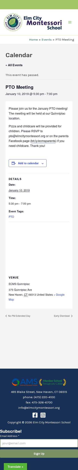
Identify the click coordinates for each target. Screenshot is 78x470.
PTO (11, 217)
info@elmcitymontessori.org (39, 407)
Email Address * (9, 436)
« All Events (14, 65)
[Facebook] (35, 415)
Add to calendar (28, 163)
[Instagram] (43, 415)
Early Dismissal (62, 315)
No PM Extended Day (19, 315)
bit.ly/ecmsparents (43, 141)
